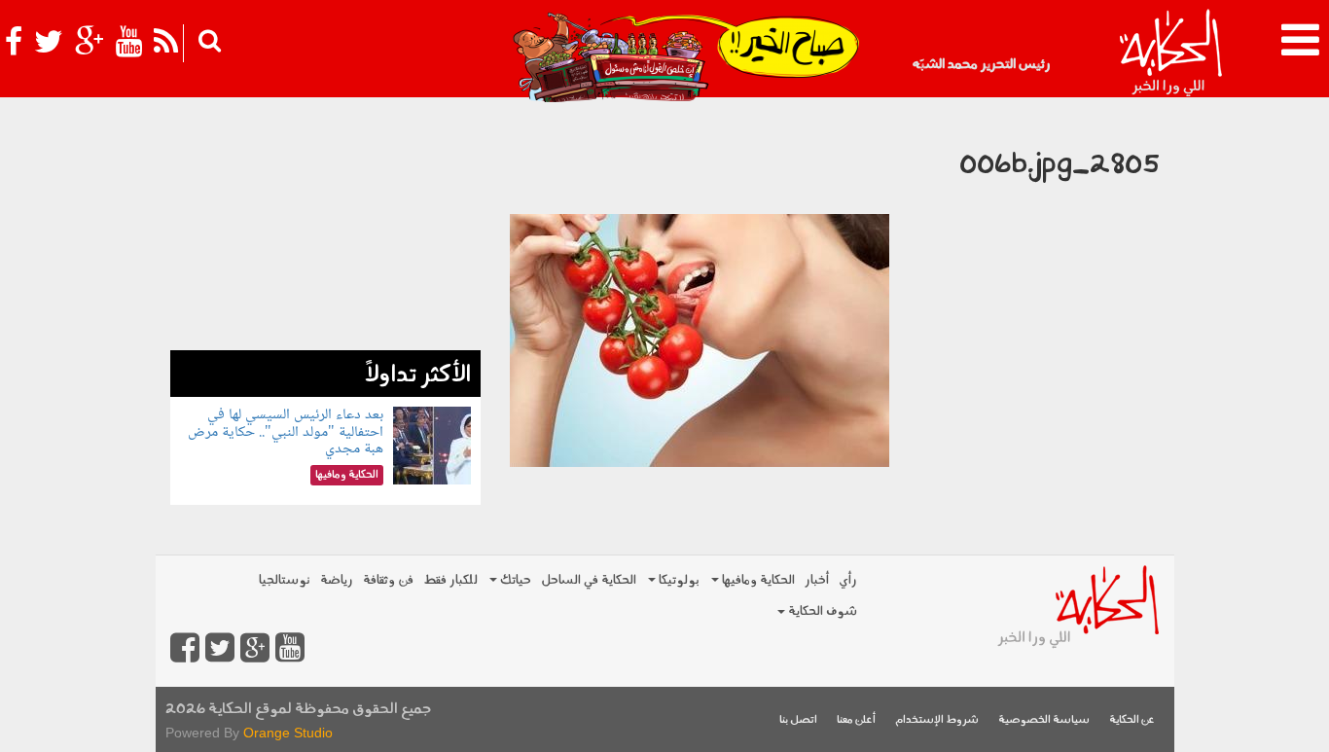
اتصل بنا (798, 720)
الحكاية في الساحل (588, 580)
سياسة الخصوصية (1044, 720)
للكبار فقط (450, 580)
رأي (848, 580)
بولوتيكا (678, 580)
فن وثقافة (388, 580)
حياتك (514, 580)
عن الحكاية (1132, 720)
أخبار (817, 580)
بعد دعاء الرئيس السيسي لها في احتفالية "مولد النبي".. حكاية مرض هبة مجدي (285, 432)
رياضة (336, 580)
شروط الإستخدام (937, 720)
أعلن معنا (856, 720)
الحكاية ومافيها (757, 580)
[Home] (1170, 53)
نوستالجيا (284, 580)
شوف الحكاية (821, 611)
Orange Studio (288, 732)
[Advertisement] (325, 228)
